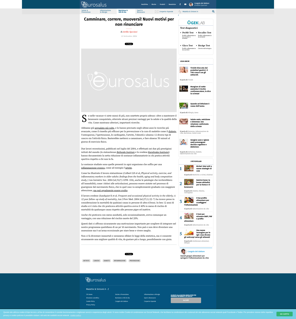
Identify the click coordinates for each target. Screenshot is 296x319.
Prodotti (162, 4)
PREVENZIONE (135, 261)
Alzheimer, (192, 152)
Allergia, (191, 113)
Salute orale (196, 133)
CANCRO (97, 261)
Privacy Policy (90, 305)
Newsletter (172, 4)
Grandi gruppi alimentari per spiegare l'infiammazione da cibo (194, 257)
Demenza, (191, 131)
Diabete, (199, 152)
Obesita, (202, 191)
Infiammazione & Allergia (105, 11)
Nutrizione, (188, 133)
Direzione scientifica (92, 298)
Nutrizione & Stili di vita (123, 11)
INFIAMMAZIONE (119, 261)
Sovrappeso (188, 193)
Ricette (154, 4)
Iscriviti (186, 300)
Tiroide (190, 80)
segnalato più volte (104, 127)
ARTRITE (86, 261)
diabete (172, 131)
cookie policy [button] (75, 315)
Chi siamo (89, 294)
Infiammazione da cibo (188, 154)
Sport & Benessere (141, 11)
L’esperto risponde (150, 301)
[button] (181, 4)
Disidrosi (209, 175)
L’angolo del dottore (121, 301)
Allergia (187, 243)
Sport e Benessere (150, 298)
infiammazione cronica (93, 167)
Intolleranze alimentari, (200, 241)
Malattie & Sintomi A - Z (97, 289)
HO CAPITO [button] (284, 314)
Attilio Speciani (130, 31)
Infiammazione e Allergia (152, 294)
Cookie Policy (90, 301)
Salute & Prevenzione (86, 11)
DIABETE (107, 261)
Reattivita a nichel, (199, 175)
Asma (196, 113)
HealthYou (144, 4)
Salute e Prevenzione (122, 294)
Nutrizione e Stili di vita (122, 298)
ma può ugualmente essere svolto (110, 190)
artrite (128, 167)
